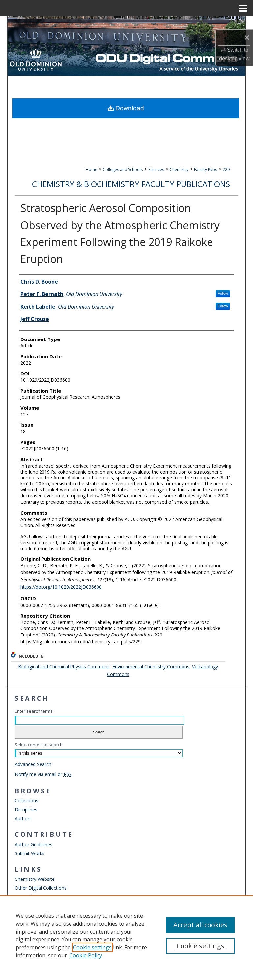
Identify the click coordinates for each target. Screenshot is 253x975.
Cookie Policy (86, 955)
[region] (126, 935)
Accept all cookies (200, 924)
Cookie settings (92, 947)
